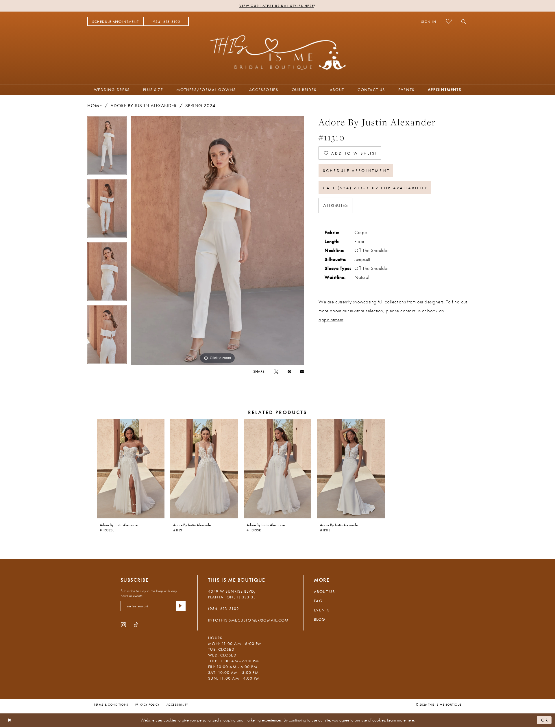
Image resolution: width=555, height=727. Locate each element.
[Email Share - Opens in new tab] (302, 371)
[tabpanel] (107, 147)
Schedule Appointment (356, 170)
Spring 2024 (200, 105)
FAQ (318, 600)
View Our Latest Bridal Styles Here (276, 5)
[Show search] (462, 21)
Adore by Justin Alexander (143, 105)
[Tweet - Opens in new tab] (276, 371)
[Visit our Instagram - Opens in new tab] (123, 624)
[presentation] (130, 468)
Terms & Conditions (111, 704)
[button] (428, 21)
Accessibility (177, 704)
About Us (324, 591)
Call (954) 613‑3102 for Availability (375, 187)
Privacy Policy (147, 704)
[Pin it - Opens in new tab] (289, 371)
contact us (410, 310)
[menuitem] (115, 21)
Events (322, 610)
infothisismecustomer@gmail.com (248, 620)
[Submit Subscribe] (181, 606)
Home (94, 105)
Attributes (335, 205)
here (410, 720)
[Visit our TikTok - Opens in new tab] (136, 624)
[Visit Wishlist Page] (448, 21)
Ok (545, 720)
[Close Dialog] (9, 720)
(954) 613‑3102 (223, 608)
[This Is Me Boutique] (277, 52)
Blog (319, 619)
